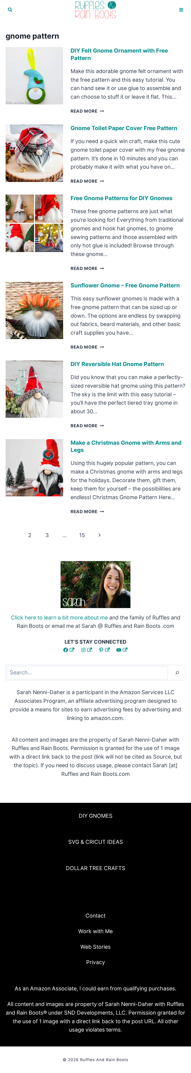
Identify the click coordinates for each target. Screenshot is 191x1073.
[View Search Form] (10, 9)
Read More (87, 111)
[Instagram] (83, 900)
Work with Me (95, 931)
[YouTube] (107, 900)
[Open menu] (181, 9)
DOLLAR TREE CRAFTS (95, 868)
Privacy (95, 962)
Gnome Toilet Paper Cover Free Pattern (124, 128)
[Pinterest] (95, 900)
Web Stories (95, 947)
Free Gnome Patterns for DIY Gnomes (121, 198)
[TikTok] (120, 900)
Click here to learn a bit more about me (59, 617)
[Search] (177, 672)
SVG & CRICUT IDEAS (95, 842)
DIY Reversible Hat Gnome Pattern (117, 364)
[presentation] (34, 75)
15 (82, 535)
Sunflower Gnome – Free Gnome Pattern (125, 285)
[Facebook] (70, 900)
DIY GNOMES (96, 816)
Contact (95, 915)
